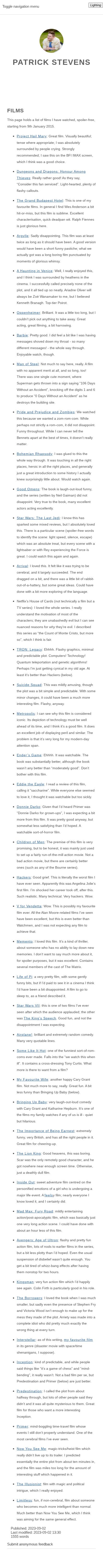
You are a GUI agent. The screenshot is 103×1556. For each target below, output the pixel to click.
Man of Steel (28, 364)
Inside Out (26, 1182)
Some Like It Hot (31, 1051)
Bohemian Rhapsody (34, 454)
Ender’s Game (29, 755)
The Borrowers (29, 1298)
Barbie (22, 335)
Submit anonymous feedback (30, 1544)
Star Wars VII (28, 1005)
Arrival (22, 566)
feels (49, 1195)
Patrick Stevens (52, 62)
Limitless (24, 1500)
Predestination (29, 1391)
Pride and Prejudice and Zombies (46, 412)
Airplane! (24, 1034)
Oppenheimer (28, 313)
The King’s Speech (40, 1018)
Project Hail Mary (32, 136)
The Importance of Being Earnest (45, 1131)
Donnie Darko (28, 807)
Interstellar (26, 1340)
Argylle (23, 236)
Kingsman (25, 1282)
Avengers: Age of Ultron (37, 1240)
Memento (25, 941)
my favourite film (78, 1340)
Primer (22, 1426)
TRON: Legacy (29, 649)
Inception (25, 1362)
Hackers (24, 877)
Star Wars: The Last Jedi (38, 518)
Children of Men (31, 842)
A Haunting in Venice (35, 271)
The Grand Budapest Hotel (40, 200)
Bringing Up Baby (32, 1102)
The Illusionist (29, 1484)
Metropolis (26, 713)
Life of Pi (24, 977)
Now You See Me (31, 1449)
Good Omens (28, 489)
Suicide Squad (29, 685)
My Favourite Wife (32, 1079)
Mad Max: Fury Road (35, 1211)
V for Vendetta (29, 906)
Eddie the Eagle (30, 784)
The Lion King (29, 1153)
